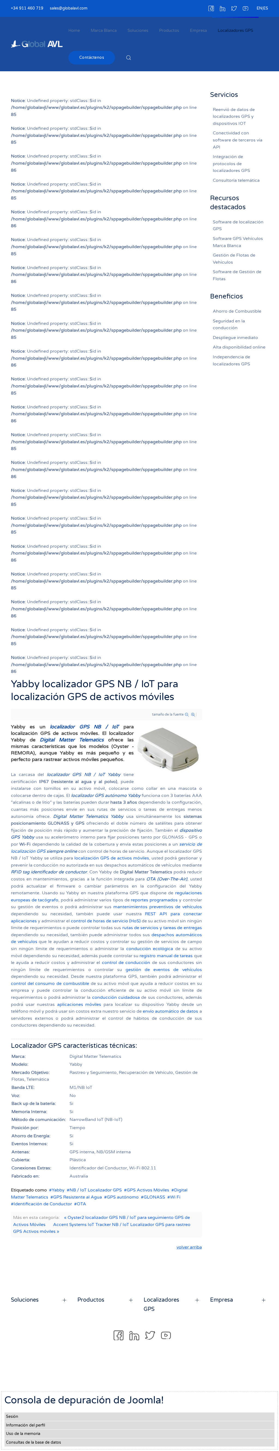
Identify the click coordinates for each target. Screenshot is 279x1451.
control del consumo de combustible (50, 983)
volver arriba (189, 1247)
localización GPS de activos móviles (111, 858)
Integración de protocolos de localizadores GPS (231, 163)
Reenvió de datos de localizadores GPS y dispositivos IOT (234, 116)
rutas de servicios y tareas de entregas (162, 928)
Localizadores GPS (235, 30)
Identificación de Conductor (43, 1204)
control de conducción (126, 962)
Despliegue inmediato (235, 337)
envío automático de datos (170, 1011)
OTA (81, 1204)
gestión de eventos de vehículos (164, 969)
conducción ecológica (149, 948)
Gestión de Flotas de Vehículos (234, 258)
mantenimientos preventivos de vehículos (157, 907)
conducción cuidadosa (116, 997)
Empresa (198, 30)
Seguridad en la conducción (229, 324)
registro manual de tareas (166, 956)
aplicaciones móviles (79, 1004)
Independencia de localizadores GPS (231, 360)
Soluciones (138, 30)
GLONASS (154, 1197)
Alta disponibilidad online (239, 347)
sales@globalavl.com (68, 8)
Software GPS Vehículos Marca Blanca (238, 242)
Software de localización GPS (238, 225)
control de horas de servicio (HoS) (106, 921)
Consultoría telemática (236, 180)
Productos (169, 30)
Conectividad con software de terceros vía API (237, 140)
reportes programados (154, 900)
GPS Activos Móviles (148, 1190)
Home (74, 30)
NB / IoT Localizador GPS (95, 1190)
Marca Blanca (104, 30)
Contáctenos (91, 57)
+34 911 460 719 (27, 8)
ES (265, 8)
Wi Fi (175, 1197)
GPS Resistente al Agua (77, 1197)
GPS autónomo (123, 1197)
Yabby (58, 1190)
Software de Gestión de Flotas (237, 275)
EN (259, 8)
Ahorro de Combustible (237, 311)
